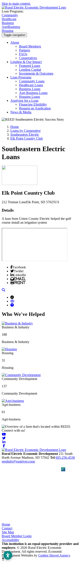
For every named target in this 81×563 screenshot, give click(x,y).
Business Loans (29, 89)
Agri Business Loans (33, 93)
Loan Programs (20, 77)
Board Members (30, 46)
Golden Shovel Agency (54, 555)
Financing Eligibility (33, 104)
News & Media (20, 112)
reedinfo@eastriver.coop (18, 461)
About (14, 42)
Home (6, 524)
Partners (24, 50)
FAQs (23, 54)
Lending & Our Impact (26, 62)
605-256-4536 (65, 457)
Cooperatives (28, 58)
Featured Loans (29, 66)
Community (10, 15)
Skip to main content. (16, 3)
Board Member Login (17, 536)
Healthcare (9, 19)
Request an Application (35, 108)
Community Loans (31, 81)
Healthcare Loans (31, 85)
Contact (7, 528)
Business (8, 23)
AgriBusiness (11, 27)
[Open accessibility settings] (7, 555)
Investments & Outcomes (36, 73)
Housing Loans (29, 96)
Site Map (8, 532)
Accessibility (10, 540)
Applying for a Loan (24, 100)
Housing (7, 30)
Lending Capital (30, 69)
